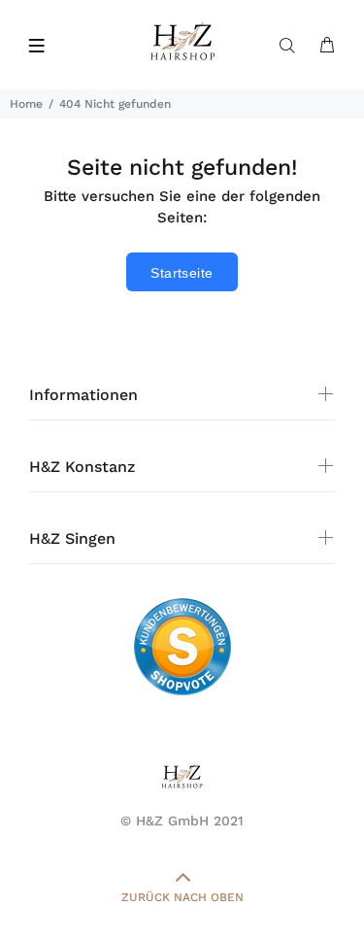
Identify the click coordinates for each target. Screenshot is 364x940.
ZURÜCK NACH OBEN (182, 897)
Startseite (181, 273)
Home (26, 104)
